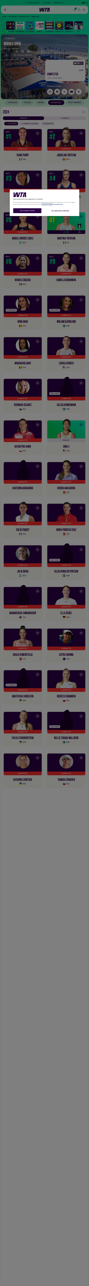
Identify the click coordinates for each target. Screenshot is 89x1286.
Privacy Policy (58, 204)
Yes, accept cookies (27, 210)
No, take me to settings (60, 210)
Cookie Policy (47, 204)
